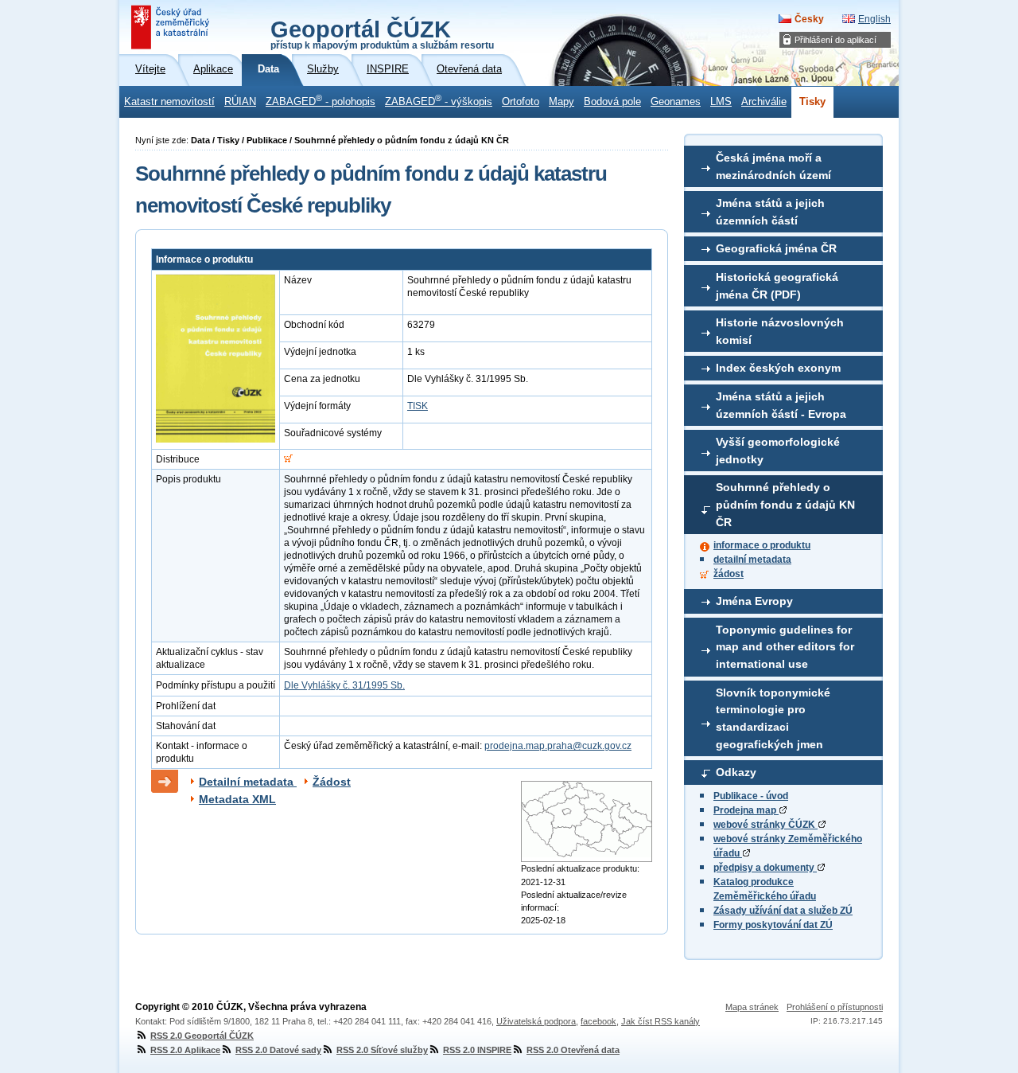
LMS (721, 101)
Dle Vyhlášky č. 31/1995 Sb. (344, 685)
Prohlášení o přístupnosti (835, 1007)
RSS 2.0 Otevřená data (573, 1050)
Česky (809, 19)
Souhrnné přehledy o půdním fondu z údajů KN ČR (785, 504)
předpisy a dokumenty (765, 867)
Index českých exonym (778, 367)
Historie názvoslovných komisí (780, 331)
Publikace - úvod (750, 796)
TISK (417, 406)
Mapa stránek (752, 1007)
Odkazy (736, 772)
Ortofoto (520, 101)
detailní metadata (752, 559)
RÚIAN (240, 101)
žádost (728, 573)
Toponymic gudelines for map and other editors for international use (785, 646)
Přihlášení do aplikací (835, 40)
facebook (598, 1021)
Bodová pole (612, 101)
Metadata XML (237, 799)
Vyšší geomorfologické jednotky (778, 450)
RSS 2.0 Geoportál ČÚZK (202, 1035)
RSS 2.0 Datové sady (278, 1050)
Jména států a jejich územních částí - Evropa (781, 405)
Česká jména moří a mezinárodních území (773, 166)
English (874, 19)
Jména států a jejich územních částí (770, 212)
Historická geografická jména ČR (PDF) (777, 286)
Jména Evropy (754, 601)
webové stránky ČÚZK (765, 824)
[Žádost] (288, 459)
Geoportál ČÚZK (382, 33)
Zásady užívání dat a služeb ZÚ (783, 910)
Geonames (676, 101)
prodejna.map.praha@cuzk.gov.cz (557, 745)
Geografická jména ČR (776, 248)
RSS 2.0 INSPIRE (477, 1050)
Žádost (332, 781)
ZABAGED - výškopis (438, 100)
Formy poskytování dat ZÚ (773, 925)
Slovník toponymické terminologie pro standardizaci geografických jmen (773, 718)
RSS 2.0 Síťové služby (382, 1050)
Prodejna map (746, 810)
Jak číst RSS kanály (660, 1021)
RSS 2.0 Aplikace (185, 1050)
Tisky (812, 101)
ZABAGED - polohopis (320, 100)
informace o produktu (761, 545)
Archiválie (764, 101)
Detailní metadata (248, 781)
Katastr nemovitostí (169, 101)
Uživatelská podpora (536, 1021)
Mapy (561, 101)
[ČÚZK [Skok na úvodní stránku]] (171, 27)
